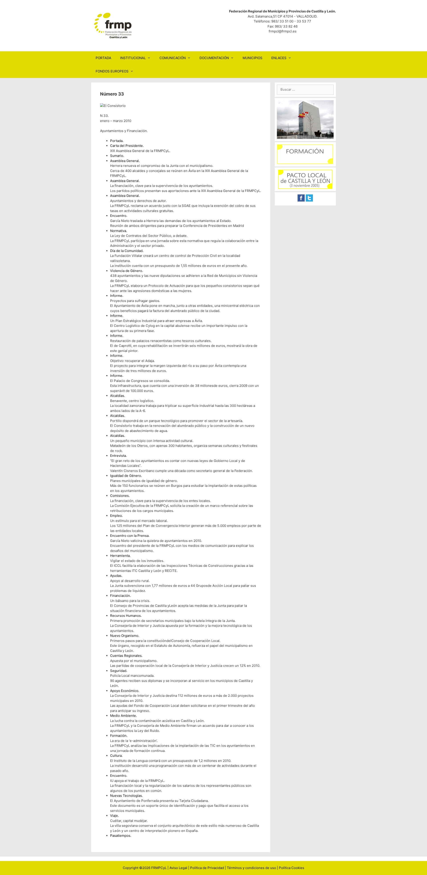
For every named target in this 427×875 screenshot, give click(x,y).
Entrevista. (118, 455)
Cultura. (116, 755)
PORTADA (103, 58)
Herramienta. (120, 555)
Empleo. (116, 515)
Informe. (116, 296)
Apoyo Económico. (124, 691)
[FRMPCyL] (113, 25)
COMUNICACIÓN (172, 58)
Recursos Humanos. (126, 615)
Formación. (118, 735)
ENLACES (278, 58)
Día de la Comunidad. (126, 251)
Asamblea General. (125, 161)
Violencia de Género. (126, 271)
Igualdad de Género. (126, 475)
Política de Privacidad (207, 868)
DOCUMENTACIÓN (214, 58)
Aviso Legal (178, 868)
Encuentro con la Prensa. (129, 535)
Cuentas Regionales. (126, 655)
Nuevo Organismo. (124, 635)
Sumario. (117, 156)
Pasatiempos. (120, 835)
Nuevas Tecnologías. (126, 795)
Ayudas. (116, 575)
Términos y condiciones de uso (251, 868)
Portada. (116, 141)
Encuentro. (118, 216)
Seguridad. (118, 671)
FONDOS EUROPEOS (112, 71)
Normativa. (118, 231)
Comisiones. (120, 495)
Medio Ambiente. (123, 715)
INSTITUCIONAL (133, 58)
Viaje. (114, 815)
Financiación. (120, 595)
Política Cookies (291, 868)
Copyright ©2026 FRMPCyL (145, 868)
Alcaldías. (117, 396)
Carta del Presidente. (127, 146)
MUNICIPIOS (252, 58)
